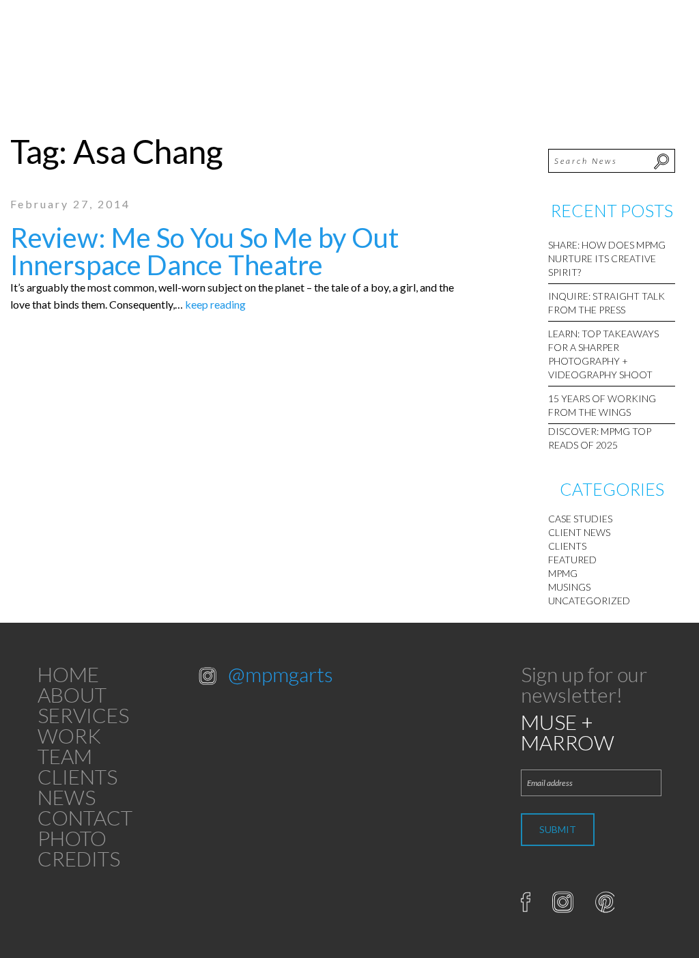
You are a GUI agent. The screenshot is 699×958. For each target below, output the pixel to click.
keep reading (215, 304)
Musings (569, 587)
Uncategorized (589, 600)
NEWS (67, 797)
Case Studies (580, 518)
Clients (567, 546)
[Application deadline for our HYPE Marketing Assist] (304, 765)
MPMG (562, 573)
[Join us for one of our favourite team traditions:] (304, 724)
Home (68, 674)
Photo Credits (79, 848)
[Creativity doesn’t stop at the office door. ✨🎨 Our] (233, 765)
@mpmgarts (280, 674)
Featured (572, 559)
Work (69, 735)
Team (65, 756)
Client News (579, 532)
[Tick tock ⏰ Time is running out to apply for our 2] (233, 724)
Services (83, 715)
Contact (85, 817)
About (72, 694)
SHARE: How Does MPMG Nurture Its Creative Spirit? (607, 258)
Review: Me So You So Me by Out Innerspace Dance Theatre (204, 251)
